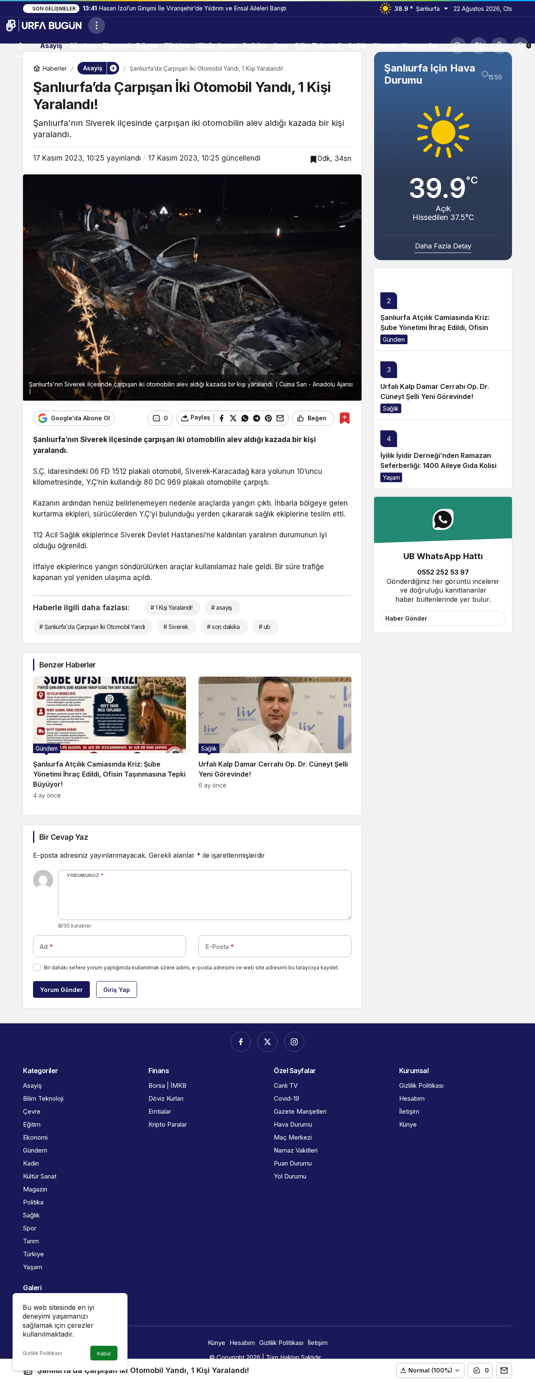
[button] (478, 45)
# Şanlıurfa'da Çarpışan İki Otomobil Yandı (92, 626)
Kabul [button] (104, 1353)
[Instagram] (294, 1042)
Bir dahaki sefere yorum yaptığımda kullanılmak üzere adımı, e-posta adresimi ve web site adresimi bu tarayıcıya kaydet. (191, 967)
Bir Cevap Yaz (63, 837)
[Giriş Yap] (499, 45)
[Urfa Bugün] (44, 24)
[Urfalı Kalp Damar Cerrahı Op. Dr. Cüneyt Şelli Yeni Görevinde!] (275, 738)
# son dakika (223, 626)
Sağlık (391, 408)
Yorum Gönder (61, 989)
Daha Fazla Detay (443, 246)
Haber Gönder (406, 618)
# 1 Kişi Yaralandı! (171, 607)
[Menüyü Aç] (96, 25)
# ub (264, 626)
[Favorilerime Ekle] (345, 418)
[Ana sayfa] (20, 45)
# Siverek (175, 626)
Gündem (394, 339)
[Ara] (457, 45)
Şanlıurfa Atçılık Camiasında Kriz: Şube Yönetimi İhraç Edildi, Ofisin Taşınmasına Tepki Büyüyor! (434, 327)
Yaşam (391, 477)
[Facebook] (241, 1042)
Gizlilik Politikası (42, 1353)
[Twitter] (267, 1042)
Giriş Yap (116, 989)
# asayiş (221, 607)
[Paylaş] (504, 1370)
